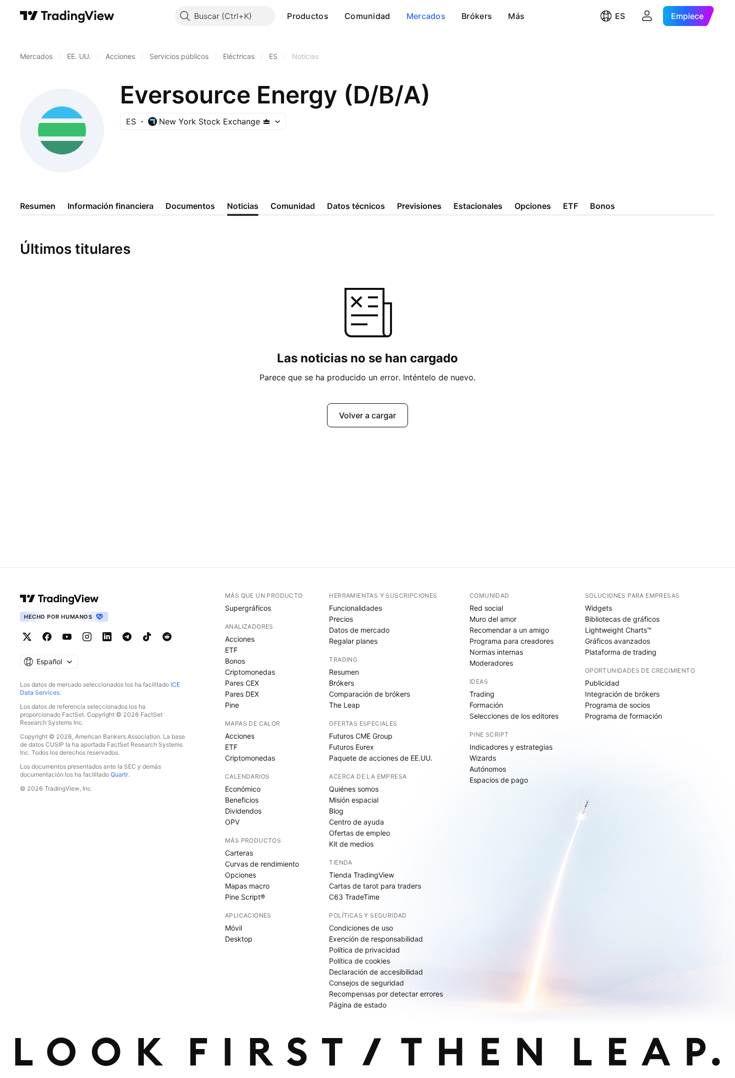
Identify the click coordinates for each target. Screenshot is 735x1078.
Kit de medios (351, 844)
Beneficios (241, 800)
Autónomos (488, 769)
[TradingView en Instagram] (87, 637)
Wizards (483, 758)
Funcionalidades (355, 608)
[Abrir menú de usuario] (647, 16)
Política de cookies (359, 961)
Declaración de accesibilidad (376, 972)
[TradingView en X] (27, 637)
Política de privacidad (364, 950)
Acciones (239, 639)
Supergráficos (248, 608)
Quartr (119, 774)
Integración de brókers (622, 694)
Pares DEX (242, 694)
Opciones (240, 875)
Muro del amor (493, 619)
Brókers (477, 16)
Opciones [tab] (532, 206)
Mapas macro (247, 886)
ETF (231, 650)
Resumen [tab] (38, 206)
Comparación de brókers (369, 694)
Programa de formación (623, 716)
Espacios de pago (499, 780)
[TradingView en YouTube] (67, 637)
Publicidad (602, 683)
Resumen (344, 672)
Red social (486, 608)
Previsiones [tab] (419, 206)
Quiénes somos (353, 789)
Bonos (235, 661)
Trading (482, 694)
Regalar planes (353, 641)
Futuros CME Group (360, 736)
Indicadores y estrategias (511, 747)
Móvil (233, 928)
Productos (307, 16)
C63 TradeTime (354, 897)
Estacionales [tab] (478, 206)
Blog (336, 811)
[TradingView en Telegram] (127, 637)
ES (620, 16)
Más (516, 16)
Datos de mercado (359, 630)
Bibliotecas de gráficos (622, 619)
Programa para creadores (512, 641)
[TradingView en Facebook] (47, 637)
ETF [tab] (570, 206)
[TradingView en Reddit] (167, 637)
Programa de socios (617, 705)
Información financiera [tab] (111, 206)
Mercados (426, 16)
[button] (336, 16)
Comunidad (367, 16)
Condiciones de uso (361, 928)
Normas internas (496, 652)
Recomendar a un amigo (509, 630)
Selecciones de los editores (514, 716)
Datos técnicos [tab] (356, 206)
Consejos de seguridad (366, 983)
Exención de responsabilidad (376, 939)
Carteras (239, 853)
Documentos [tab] (190, 206)
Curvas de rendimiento (262, 864)
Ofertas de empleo (359, 833)
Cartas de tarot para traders (375, 886)
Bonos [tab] (602, 206)
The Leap (344, 705)
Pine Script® (245, 897)
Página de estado (357, 1005)
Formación (486, 705)
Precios (341, 619)
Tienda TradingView (361, 875)
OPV (232, 822)
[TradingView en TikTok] (147, 637)
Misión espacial (353, 800)
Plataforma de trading (620, 652)
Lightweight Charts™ (618, 630)
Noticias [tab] (242, 206)
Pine (232, 705)
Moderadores (491, 663)
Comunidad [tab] (292, 206)
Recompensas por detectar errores (386, 994)
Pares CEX (242, 683)
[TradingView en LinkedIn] (107, 637)
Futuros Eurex (351, 747)
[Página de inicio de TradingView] (67, 16)
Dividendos (243, 811)
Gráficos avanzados (617, 641)
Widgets (598, 608)
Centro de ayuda (356, 822)
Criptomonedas (250, 672)
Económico (242, 789)
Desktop (238, 939)
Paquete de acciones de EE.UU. (380, 758)
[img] (266, 121)
